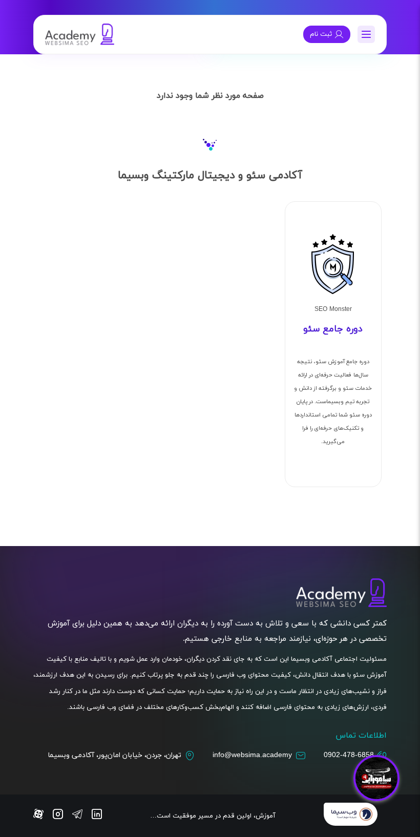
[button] (366, 34)
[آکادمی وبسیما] (80, 34)
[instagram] (58, 815)
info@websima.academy (252, 755)
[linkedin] (97, 815)
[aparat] (38, 815)
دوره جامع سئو (333, 329)
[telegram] (77, 815)
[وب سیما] (350, 816)
